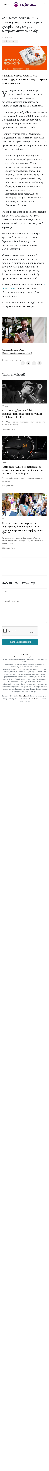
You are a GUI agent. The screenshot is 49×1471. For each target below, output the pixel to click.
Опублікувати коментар (19, 642)
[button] (5, 4)
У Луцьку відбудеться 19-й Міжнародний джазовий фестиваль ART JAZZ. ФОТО (22, 413)
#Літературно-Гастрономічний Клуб (17, 353)
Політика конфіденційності (24, 657)
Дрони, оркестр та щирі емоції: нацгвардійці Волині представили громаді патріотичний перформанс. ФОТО (22, 528)
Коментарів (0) (9, 360)
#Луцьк (21, 350)
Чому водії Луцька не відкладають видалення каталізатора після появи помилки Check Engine (22, 470)
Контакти (24, 654)
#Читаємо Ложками (10, 350)
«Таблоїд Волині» (24, 696)
